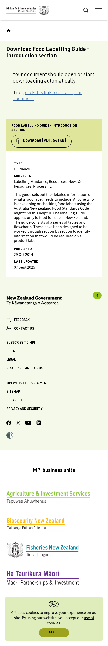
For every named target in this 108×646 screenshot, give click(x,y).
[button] (9, 436)
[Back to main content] (97, 295)
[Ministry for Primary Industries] (27, 11)
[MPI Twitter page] (18, 423)
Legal (11, 360)
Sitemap (13, 392)
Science (12, 351)
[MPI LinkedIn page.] (38, 423)
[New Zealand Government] (54, 301)
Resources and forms (24, 368)
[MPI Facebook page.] (8, 423)
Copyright (15, 400)
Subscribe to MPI (20, 343)
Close (54, 632)
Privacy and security (24, 409)
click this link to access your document (47, 95)
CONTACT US (24, 329)
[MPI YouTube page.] (28, 423)
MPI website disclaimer (26, 383)
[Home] (8, 30)
